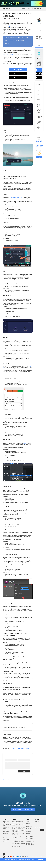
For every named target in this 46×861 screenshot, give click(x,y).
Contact (28, 823)
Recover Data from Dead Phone (18, 827)
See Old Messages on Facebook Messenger (18, 839)
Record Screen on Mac (16, 846)
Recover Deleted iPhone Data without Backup (18, 834)
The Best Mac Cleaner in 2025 (18, 841)
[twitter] (4, 856)
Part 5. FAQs (7, 43)
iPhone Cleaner (6, 837)
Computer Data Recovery (6, 828)
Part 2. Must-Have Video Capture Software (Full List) (14, 38)
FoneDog (7, 8)
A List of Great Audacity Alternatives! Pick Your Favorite (39, 98)
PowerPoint (25, 443)
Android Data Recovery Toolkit (7, 825)
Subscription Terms (30, 841)
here (34, 859)
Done (39, 157)
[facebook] (4, 854)
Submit (24, 771)
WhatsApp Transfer (6, 830)
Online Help (28, 831)
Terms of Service (29, 824)
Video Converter (6, 839)
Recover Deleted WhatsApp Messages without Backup (17, 822)
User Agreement (29, 830)
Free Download (18, 809)
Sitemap (28, 835)
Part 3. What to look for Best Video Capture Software (14, 40)
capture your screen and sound (17, 197)
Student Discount (29, 838)
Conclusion (7, 45)
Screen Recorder (6, 842)
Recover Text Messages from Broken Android (18, 837)
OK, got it (40, 859)
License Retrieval (29, 836)
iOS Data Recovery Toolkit (6, 822)
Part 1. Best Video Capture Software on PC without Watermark (16, 37)
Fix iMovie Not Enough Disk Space (18, 843)
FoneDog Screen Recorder (8, 54)
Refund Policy (29, 826)
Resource (34, 8)
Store (29, 8)
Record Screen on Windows (17, 845)
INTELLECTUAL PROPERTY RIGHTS (30, 844)
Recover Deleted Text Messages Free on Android (18, 831)
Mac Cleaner (5, 833)
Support (39, 8)
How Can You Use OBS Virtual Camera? (39, 93)
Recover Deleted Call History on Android (18, 825)
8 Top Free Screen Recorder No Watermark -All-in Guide (15, 727)
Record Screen (7, 748)
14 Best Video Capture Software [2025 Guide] (20, 748)
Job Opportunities (29, 840)
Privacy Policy (29, 828)
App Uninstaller (6, 841)
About (27, 821)
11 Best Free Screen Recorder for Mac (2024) (13, 728)
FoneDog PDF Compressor (5, 835)
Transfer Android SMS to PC (17, 828)
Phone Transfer (6, 831)
